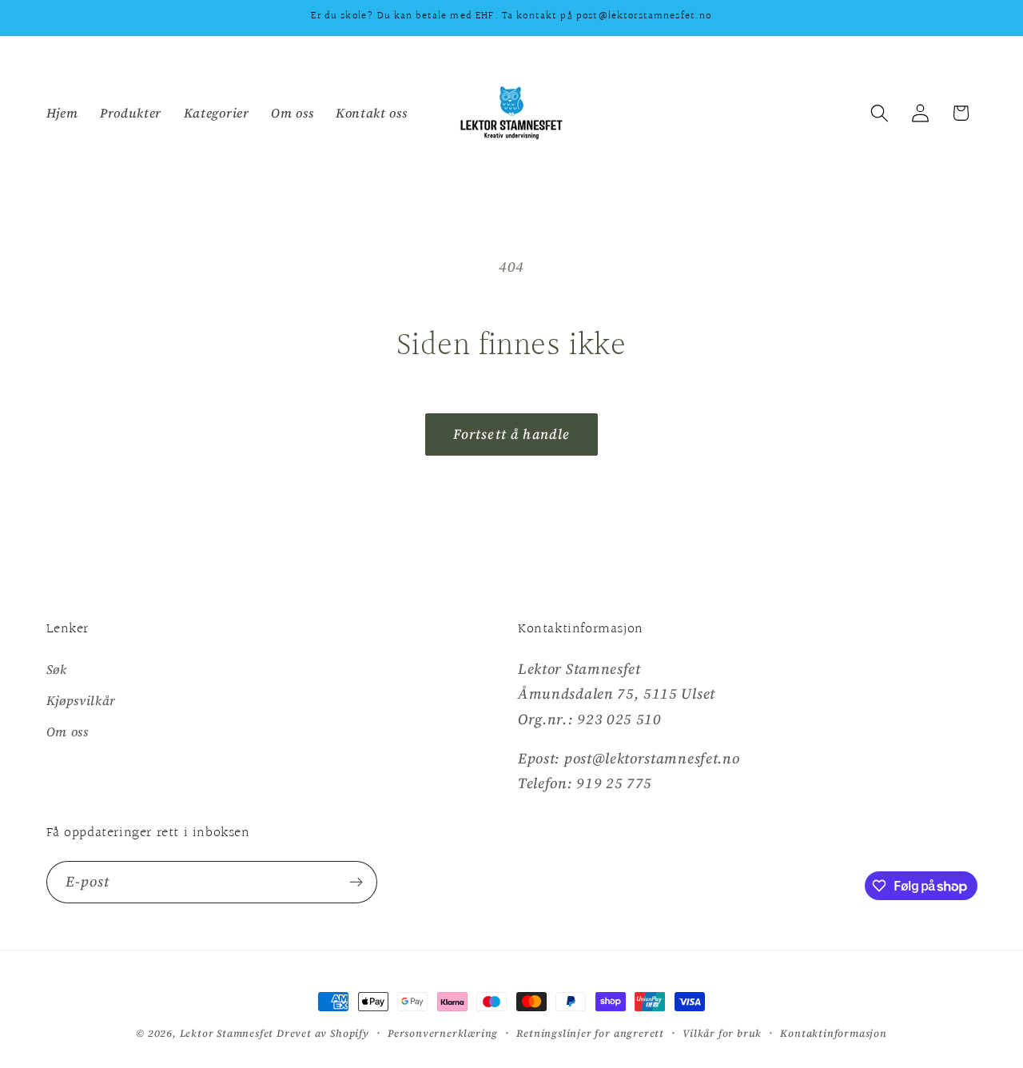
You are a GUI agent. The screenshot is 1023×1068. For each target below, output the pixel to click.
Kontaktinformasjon (833, 1033)
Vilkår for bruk (722, 1033)
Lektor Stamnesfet (227, 1033)
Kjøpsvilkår (81, 700)
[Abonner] (356, 882)
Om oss (67, 731)
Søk (56, 669)
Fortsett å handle (512, 434)
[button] (879, 113)
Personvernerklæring (443, 1033)
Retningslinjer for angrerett (590, 1033)
